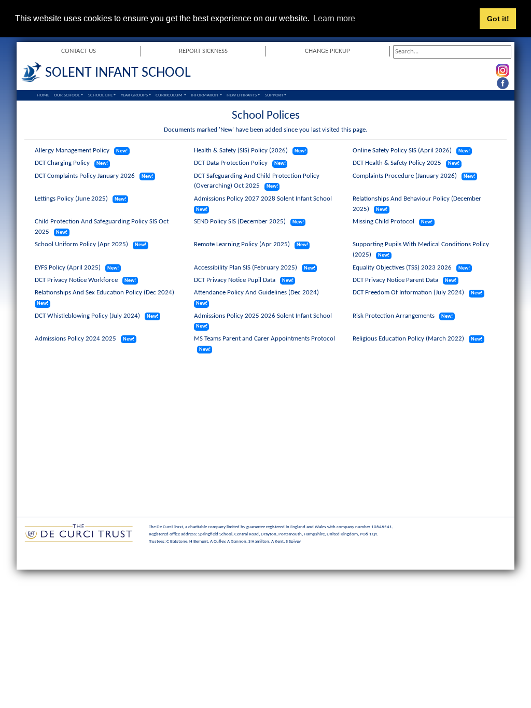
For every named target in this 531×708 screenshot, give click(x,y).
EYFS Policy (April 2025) (68, 267)
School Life (100, 95)
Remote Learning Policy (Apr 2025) (242, 244)
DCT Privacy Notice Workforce (76, 280)
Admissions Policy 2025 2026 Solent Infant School (263, 316)
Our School (67, 95)
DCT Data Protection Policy (231, 163)
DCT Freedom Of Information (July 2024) (408, 292)
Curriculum (169, 95)
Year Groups (134, 95)
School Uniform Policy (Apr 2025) (81, 244)
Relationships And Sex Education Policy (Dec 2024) (104, 292)
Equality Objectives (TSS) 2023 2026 (402, 267)
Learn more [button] (334, 18)
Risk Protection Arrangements (394, 316)
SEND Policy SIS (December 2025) (240, 221)
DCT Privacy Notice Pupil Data (234, 280)
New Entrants (242, 95)
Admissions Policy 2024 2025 (75, 338)
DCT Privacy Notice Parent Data (395, 280)
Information (204, 95)
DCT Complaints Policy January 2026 (85, 176)
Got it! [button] (498, 19)
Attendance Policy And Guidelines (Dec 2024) (256, 292)
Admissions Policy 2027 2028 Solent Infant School (263, 198)
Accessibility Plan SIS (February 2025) (245, 267)
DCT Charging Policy (62, 163)
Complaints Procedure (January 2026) (405, 176)
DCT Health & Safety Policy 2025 (397, 163)
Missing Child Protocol (383, 221)
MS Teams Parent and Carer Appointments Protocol (264, 338)
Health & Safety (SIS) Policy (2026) (241, 150)
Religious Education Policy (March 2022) (408, 338)
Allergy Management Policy (72, 150)
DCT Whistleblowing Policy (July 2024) (87, 316)
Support (274, 95)
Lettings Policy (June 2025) (71, 198)
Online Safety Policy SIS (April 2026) (402, 150)
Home (43, 95)
